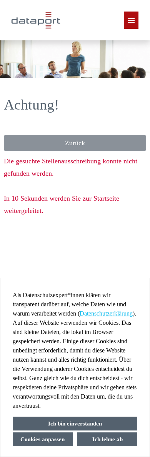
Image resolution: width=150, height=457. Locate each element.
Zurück (75, 143)
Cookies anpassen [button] (42, 439)
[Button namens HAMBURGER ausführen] (131, 20)
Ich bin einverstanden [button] (75, 423)
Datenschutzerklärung (106, 313)
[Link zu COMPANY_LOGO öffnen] (36, 20)
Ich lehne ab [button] (107, 439)
